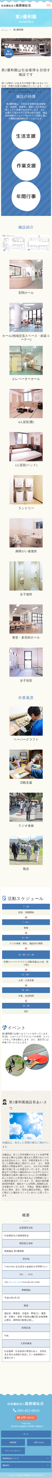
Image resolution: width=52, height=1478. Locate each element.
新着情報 (13, 1442)
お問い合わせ (27, 1417)
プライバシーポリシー (13, 1451)
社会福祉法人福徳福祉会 (23, 1475)
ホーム (4, 29)
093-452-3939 (15, 1282)
